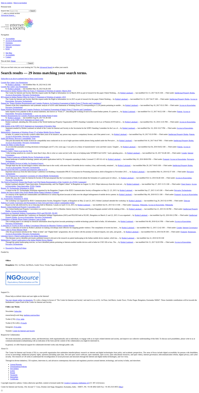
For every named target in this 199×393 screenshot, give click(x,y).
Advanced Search (46, 67)
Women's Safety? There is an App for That (16, 151)
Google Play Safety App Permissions (14, 83)
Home (13, 61)
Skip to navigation (20, 3)
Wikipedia (143, 205)
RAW (8, 49)
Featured (166, 159)
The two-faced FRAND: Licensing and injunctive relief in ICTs (24, 170)
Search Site (5, 11)
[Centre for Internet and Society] (18, 31)
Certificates (14, 379)
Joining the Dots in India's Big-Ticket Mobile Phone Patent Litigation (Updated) (30, 192)
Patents (179, 112)
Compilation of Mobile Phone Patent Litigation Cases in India (23, 219)
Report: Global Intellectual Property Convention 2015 (20, 207)
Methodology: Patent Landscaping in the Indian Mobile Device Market (26, 240)
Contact (8, 57)
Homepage (192, 232)
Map (121, 387)
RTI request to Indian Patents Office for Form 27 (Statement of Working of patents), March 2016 (36, 91)
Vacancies (13, 375)
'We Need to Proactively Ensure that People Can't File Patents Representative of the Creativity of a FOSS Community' (44, 182)
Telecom (9, 47)
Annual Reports (16, 364)
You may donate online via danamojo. (19, 300)
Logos (12, 371)
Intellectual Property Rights (185, 93)
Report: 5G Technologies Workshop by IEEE (17, 188)
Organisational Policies (18, 367)
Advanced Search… (8, 15)
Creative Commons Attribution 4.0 (76, 383)
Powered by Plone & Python (16, 248)
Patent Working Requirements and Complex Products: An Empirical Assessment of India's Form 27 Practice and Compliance (46, 109)
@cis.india (17, 327)
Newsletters (14, 369)
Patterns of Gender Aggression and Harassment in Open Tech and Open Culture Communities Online (38, 203)
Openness (9, 43)
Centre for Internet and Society (24, 331)
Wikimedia (169, 205)
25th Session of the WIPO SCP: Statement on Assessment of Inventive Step (28, 126)
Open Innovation (23, 186)
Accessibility (10, 39)
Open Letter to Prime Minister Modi (14, 230)
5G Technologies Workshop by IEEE (14, 199)
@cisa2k (23, 323)
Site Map (9, 53)
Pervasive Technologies (31, 95)
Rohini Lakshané (14, 85)
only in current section (12, 13)
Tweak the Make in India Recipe (13, 145)
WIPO (8, 124)
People (12, 373)
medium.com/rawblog (32, 315)
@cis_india (20, 319)
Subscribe (17, 311)
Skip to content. (6, 3)
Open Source (186, 184)
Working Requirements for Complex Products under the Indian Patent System (29, 116)
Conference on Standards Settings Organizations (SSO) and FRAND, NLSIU (29, 213)
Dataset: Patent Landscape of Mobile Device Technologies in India (25, 157)
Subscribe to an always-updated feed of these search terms (22, 79)
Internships (14, 377)
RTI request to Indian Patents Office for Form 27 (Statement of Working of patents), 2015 (33, 97)
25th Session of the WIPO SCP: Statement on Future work (22, 120)
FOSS (32, 186)
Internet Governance (13, 45)
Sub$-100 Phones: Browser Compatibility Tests (18, 138)
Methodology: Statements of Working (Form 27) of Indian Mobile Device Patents (30, 132)
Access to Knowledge (14, 41)
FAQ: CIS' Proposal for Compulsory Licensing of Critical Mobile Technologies (30, 176)
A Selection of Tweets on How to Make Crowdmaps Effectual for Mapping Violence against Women (37, 226)
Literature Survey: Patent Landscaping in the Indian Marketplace (24, 236)
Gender (184, 153)
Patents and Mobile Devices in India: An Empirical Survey (22, 163)
